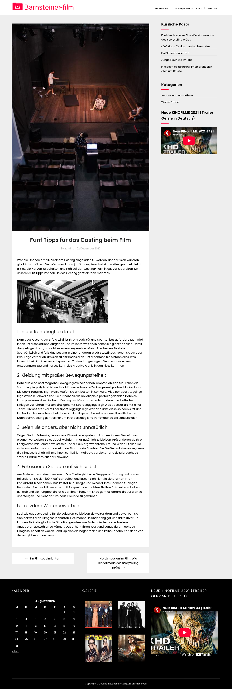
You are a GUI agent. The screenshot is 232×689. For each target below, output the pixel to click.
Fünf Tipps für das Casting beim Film (185, 46)
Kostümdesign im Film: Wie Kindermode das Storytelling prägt (118, 563)
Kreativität (82, 340)
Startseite (161, 8)
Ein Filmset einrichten (45, 558)
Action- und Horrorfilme (177, 95)
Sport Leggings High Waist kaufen (45, 392)
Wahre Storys (170, 102)
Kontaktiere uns (207, 8)
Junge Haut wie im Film (176, 60)
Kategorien (182, 8)
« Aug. (15, 651)
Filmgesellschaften (55, 518)
